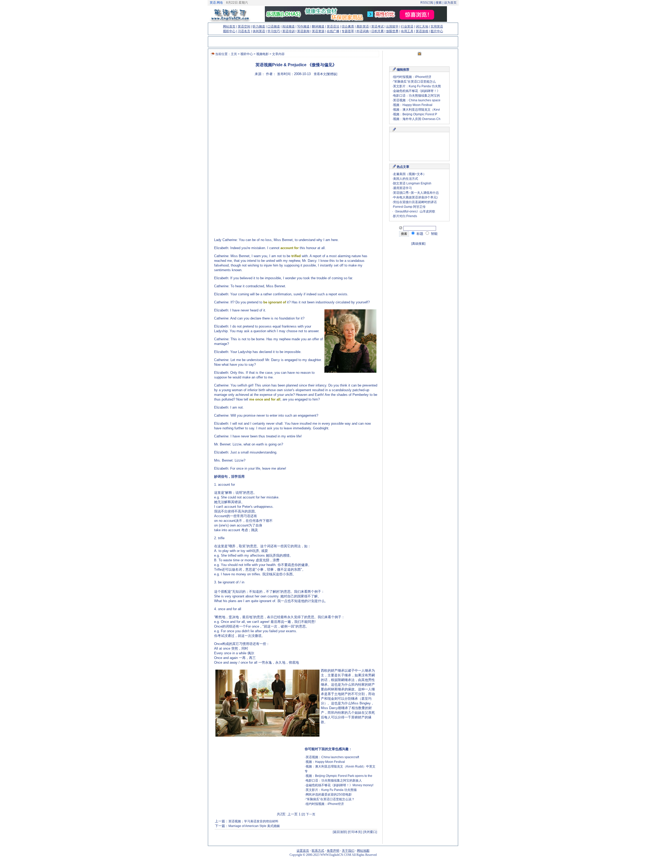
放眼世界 (392, 31)
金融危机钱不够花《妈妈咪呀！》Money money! (339, 785)
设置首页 (303, 850)
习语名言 (244, 31)
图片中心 (437, 31)
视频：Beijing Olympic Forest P (415, 114)
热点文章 (403, 167)
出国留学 (392, 26)
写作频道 (303, 26)
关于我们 (348, 850)
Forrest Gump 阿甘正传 (409, 207)
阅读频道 (288, 26)
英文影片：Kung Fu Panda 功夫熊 (417, 86)
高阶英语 (362, 26)
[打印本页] (355, 832)
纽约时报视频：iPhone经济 (325, 804)
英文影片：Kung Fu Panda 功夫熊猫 (331, 790)
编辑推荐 (403, 69)
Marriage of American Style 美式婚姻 (254, 826)
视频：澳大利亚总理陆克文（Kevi (416, 109)
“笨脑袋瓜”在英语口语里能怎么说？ (330, 799)
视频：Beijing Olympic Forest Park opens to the (339, 776)
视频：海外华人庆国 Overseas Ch (416, 119)
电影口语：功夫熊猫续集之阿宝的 (416, 95)
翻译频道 (318, 26)
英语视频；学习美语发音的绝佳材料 (253, 821)
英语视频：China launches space (416, 100)
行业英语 (407, 26)
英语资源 (318, 31)
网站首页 (229, 26)
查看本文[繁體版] (325, 74)
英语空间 (244, 26)
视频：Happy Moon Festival (325, 762)
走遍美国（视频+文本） (409, 174)
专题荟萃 (348, 31)
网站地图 (363, 850)
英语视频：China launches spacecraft (332, 757)
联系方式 (318, 850)
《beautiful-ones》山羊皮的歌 (414, 211)
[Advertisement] (332, 118)
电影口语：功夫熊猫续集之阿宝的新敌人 (334, 780)
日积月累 (377, 31)
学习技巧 (273, 31)
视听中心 (229, 31)
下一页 (310, 814)
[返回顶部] (340, 832)
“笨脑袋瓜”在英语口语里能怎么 (414, 81)
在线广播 (333, 31)
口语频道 (273, 26)
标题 (419, 234)
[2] (303, 814)
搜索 (439, 2)
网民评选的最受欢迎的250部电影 (329, 794)
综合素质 (348, 26)
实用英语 (437, 26)
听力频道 (259, 26)
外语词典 (362, 31)
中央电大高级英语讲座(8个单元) (415, 197)
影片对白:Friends (405, 216)
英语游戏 (422, 31)
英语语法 (333, 26)
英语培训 (288, 31)
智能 (434, 234)
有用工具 (407, 31)
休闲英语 (259, 31)
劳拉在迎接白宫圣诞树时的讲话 (415, 202)
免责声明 (333, 850)
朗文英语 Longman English (412, 183)
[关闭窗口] (370, 832)
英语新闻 (303, 31)
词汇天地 (422, 26)
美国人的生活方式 (405, 179)
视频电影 (262, 54)
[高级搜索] (418, 243)
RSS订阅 (426, 2)
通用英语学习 (402, 188)
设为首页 (450, 2)
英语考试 (377, 26)
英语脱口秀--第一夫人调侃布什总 (416, 193)
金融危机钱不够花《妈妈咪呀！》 (416, 91)
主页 (234, 54)
